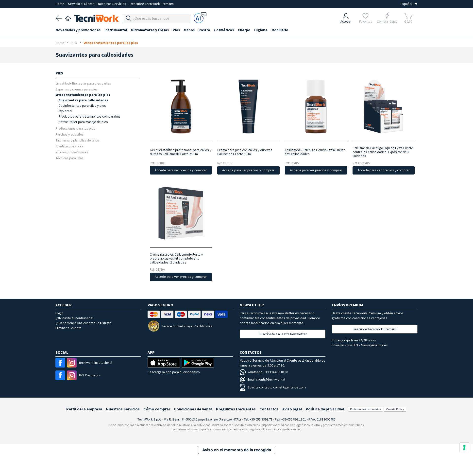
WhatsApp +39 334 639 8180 (268, 372)
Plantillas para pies (69, 146)
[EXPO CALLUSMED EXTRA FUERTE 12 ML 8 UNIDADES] (383, 106)
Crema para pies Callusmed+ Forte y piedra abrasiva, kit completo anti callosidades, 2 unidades (176, 258)
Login (59, 313)
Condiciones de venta (193, 408)
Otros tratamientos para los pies (111, 42)
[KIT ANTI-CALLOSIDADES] (180, 213)
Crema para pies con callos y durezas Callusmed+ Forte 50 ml (244, 152)
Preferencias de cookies (365, 409)
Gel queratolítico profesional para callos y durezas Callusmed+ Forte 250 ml (180, 152)
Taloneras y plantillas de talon (77, 140)
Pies (74, 42)
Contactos (269, 408)
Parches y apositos (70, 134)
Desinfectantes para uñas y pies (82, 105)
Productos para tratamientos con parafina (89, 116)
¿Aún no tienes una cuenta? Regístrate (83, 323)
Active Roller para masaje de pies (83, 122)
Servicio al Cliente (81, 3)
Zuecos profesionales (72, 152)
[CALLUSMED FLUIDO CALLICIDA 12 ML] (316, 106)
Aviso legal (292, 408)
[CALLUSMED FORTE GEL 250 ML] (180, 106)
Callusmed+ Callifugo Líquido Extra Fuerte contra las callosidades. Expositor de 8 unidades (383, 152)
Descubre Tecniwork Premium (152, 3)
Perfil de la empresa (84, 408)
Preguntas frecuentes (236, 408)
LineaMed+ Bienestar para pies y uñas (83, 83)
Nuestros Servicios (112, 3)
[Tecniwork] (68, 18)
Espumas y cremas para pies (77, 89)
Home (60, 3)
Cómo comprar (156, 408)
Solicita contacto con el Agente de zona (277, 387)
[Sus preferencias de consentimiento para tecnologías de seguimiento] (464, 447)
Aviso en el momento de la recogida (236, 449)
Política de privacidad (325, 408)
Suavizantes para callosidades (83, 100)
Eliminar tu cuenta (68, 328)
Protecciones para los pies (75, 128)
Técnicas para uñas (70, 158)
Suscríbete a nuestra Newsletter (283, 334)
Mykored (65, 111)
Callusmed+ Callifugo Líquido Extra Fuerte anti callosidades (315, 152)
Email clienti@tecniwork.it (266, 379)
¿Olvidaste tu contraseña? (74, 318)
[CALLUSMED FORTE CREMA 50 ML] (248, 106)
